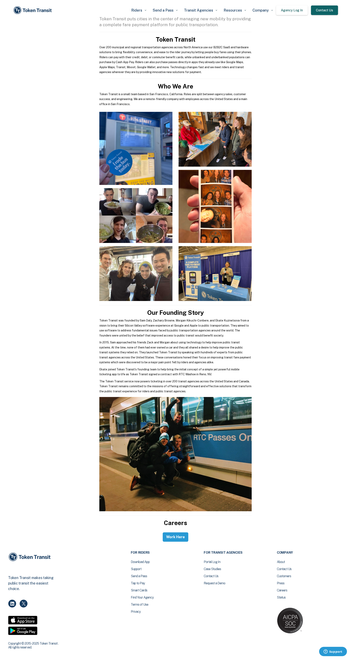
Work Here (175, 537)
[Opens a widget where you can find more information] (333, 652)
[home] (33, 10)
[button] (139, 10)
